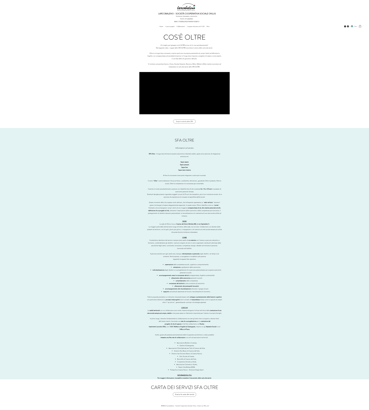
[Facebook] (348, 26)
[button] (360, 26)
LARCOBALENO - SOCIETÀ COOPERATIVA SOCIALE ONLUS (187, 13)
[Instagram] (345, 26)
